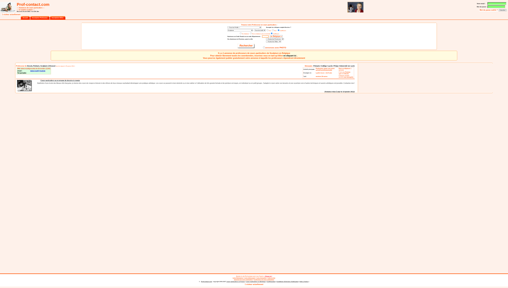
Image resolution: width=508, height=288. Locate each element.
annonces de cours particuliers (243, 279)
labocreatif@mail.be (37, 71)
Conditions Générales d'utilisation (287, 281)
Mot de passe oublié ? (489, 10)
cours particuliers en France (235, 281)
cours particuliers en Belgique (256, 281)
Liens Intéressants (249, 278)
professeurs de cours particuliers (264, 279)
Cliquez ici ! (268, 276)
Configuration (271, 281)
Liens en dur (271, 278)
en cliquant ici (289, 55)
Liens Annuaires (261, 278)
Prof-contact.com (250, 276)
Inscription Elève (57, 18)
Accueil (25, 18)
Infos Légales (304, 281)
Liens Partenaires (238, 278)
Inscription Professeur (39, 18)
